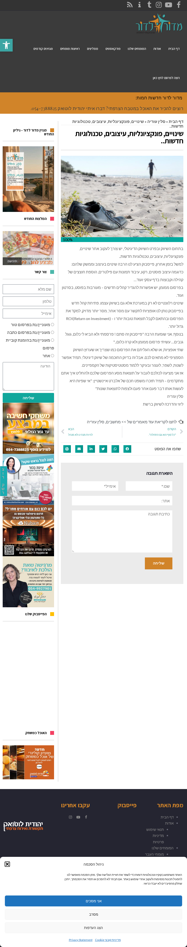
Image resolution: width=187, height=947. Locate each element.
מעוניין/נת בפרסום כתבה (28, 332)
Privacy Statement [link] (81, 940)
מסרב (93, 914)
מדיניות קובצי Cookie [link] (108, 940)
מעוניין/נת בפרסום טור (30, 324)
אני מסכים (94, 901)
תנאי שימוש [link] (155, 829)
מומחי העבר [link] (154, 854)
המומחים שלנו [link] (163, 848)
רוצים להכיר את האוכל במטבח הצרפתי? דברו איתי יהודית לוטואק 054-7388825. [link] (107, 108)
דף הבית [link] (176, 121)
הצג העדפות (93, 927)
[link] (6, 45)
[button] (7, 864)
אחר (46, 355)
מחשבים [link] (113, 421)
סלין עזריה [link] (156, 121)
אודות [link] (169, 823)
